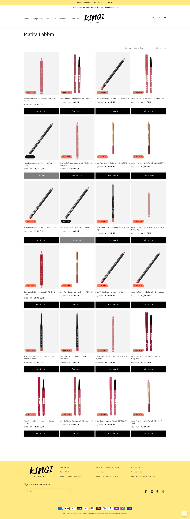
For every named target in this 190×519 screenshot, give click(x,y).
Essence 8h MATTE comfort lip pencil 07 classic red (75, 357)
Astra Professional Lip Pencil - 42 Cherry (111, 292)
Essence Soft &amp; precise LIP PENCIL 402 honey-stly (147, 229)
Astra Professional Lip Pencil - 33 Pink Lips (40, 228)
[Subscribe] (67, 491)
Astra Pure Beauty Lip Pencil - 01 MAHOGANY (148, 163)
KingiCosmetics (72, 513)
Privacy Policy (137, 467)
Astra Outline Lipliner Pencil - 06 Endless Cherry (39, 422)
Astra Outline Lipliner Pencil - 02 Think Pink (112, 421)
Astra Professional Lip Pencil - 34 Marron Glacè (39, 164)
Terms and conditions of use (107, 467)
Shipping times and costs (70, 476)
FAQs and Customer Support (143, 476)
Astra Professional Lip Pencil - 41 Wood (74, 228)
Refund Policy (65, 472)
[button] (36, 18)
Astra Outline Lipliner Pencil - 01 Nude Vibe (147, 99)
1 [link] (88, 447)
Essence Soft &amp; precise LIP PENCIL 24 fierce (40, 293)
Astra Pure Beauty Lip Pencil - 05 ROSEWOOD (113, 163)
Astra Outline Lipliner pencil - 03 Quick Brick (76, 421)
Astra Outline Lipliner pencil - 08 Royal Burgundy (145, 357)
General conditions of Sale (107, 476)
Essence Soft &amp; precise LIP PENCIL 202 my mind (112, 357)
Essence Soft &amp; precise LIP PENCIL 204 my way (40, 100)
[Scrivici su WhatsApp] (163, 491)
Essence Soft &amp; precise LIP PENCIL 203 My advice (76, 164)
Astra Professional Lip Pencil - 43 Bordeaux (147, 292)
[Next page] (102, 447)
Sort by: (128, 48)
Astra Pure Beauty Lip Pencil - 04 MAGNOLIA (76, 292)
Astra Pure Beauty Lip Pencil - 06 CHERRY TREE (146, 422)
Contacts (99, 472)
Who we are (64, 467)
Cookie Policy (137, 472)
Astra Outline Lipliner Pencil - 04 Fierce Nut (76, 99)
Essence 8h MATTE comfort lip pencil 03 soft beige (112, 229)
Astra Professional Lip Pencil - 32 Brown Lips (112, 99)
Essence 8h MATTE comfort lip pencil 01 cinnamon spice (39, 357)
